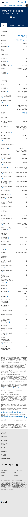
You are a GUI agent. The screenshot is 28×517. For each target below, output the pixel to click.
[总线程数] (7, 61)
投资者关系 (4, 444)
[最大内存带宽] (10, 135)
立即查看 (24, 113)
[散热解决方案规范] (2, 246)
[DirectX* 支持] (10, 191)
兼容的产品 (21, 25)
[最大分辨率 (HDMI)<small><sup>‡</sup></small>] (2, 173)
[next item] (27, 5)
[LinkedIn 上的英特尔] (2, 465)
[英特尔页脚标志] (4, 502)
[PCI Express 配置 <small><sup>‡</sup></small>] (2, 224)
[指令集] (6, 288)
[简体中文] (22, 2)
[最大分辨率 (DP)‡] (2, 178)
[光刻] (5, 50)
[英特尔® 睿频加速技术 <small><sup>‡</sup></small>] (4, 267)
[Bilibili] (13, 465)
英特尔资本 (4, 437)
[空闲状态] (7, 296)
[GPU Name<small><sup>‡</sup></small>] (9, 148)
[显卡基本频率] (10, 154)
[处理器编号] (8, 46)
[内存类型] (7, 126)
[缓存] (5, 68)
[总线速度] (7, 73)
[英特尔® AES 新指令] (2, 316)
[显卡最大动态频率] (2, 159)
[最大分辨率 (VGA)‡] (2, 187)
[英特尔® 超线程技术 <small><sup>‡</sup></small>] (2, 271)
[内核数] (6, 58)
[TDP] (5, 76)
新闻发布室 (4, 451)
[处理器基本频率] (11, 65)
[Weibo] (5, 465)
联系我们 (3, 447)
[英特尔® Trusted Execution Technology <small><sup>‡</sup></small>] (9, 322)
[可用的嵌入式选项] (2, 102)
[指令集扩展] (8, 292)
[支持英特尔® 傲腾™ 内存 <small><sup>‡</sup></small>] (5, 262)
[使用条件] (7, 105)
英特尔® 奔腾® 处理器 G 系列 (21, 36)
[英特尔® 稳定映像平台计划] (6, 330)
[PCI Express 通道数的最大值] (7, 229)
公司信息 (3, 433)
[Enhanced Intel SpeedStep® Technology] (9, 302)
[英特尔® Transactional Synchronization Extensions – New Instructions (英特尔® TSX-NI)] (7, 282)
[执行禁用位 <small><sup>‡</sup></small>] (9, 325)
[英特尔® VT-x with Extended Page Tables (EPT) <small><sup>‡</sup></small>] (10, 349)
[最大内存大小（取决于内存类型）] (10, 123)
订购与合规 (11, 25)
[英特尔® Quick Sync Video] (6, 198)
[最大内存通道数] (11, 132)
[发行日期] (7, 88)
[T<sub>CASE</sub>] (5, 249)
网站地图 (3, 455)
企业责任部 (4, 440)
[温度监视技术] (10, 306)
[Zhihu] (17, 465)
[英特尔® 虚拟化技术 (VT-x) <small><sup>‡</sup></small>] (6, 334)
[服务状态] (7, 91)
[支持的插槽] (8, 238)
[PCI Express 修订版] (2, 220)
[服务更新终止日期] (2, 97)
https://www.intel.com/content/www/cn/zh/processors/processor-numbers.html (14, 388)
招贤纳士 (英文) (5, 458)
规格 (4, 25)
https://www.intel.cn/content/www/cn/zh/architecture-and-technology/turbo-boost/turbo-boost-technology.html (13, 411)
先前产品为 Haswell (21, 40)
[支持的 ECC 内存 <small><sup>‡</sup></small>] (2, 140)
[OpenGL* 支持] (10, 194)
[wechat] (9, 465)
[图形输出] (7, 167)
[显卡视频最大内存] (2, 164)
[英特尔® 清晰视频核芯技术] (6, 203)
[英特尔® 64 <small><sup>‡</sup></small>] (9, 285)
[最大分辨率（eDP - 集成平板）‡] (9, 183)
